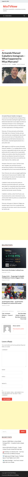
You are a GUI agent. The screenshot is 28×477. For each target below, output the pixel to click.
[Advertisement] (14, 35)
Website (4, 383)
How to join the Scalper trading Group (13, 270)
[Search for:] (14, 431)
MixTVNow (10, 6)
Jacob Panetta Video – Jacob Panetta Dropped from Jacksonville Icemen (12, 302)
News (3, 50)
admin (14, 64)
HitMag (17, 475)
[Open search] (24, 16)
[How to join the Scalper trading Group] (14, 258)
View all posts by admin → (18, 329)
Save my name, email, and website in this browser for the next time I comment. (12, 394)
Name (4, 369)
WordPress (10, 475)
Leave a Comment (21, 64)
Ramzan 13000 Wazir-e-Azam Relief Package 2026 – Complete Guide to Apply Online (13, 443)
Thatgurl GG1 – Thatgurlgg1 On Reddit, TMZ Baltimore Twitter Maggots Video (13, 277)
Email (4, 376)
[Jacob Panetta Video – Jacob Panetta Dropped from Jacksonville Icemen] (14, 292)
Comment (5, 349)
